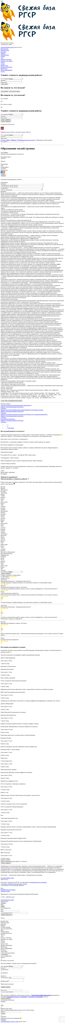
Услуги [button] (24, 1021)
